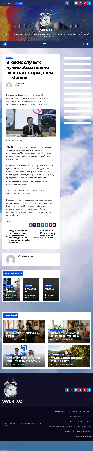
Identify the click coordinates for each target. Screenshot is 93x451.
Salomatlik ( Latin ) (57, 330)
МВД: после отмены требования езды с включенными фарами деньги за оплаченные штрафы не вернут (19, 236)
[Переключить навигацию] (45, 44)
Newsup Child (32, 423)
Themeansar (6, 425)
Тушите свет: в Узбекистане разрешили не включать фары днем (42, 234)
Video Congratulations (83, 436)
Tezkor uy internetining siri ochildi (22, 334)
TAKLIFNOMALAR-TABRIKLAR (81, 412)
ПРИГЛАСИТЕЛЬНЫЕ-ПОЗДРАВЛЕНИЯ (78, 422)
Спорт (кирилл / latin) (13, 355)
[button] (84, 44)
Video (84, 426)
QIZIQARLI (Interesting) (56, 426)
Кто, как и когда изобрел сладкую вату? (66, 359)
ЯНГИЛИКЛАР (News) (62, 412)
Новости (10, 57)
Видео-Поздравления (83, 431)
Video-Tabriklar (69, 431)
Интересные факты (57, 355)
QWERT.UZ (46, 30)
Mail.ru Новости (39, 104)
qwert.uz (21, 83)
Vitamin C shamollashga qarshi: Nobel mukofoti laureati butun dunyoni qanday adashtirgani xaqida (68, 337)
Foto (89, 426)
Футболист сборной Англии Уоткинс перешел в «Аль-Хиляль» (24, 360)
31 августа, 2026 (14, 339)
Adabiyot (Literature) (73, 426)
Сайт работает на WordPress (12, 423)
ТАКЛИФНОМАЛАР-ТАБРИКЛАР (80, 417)
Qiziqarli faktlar (12, 330)
